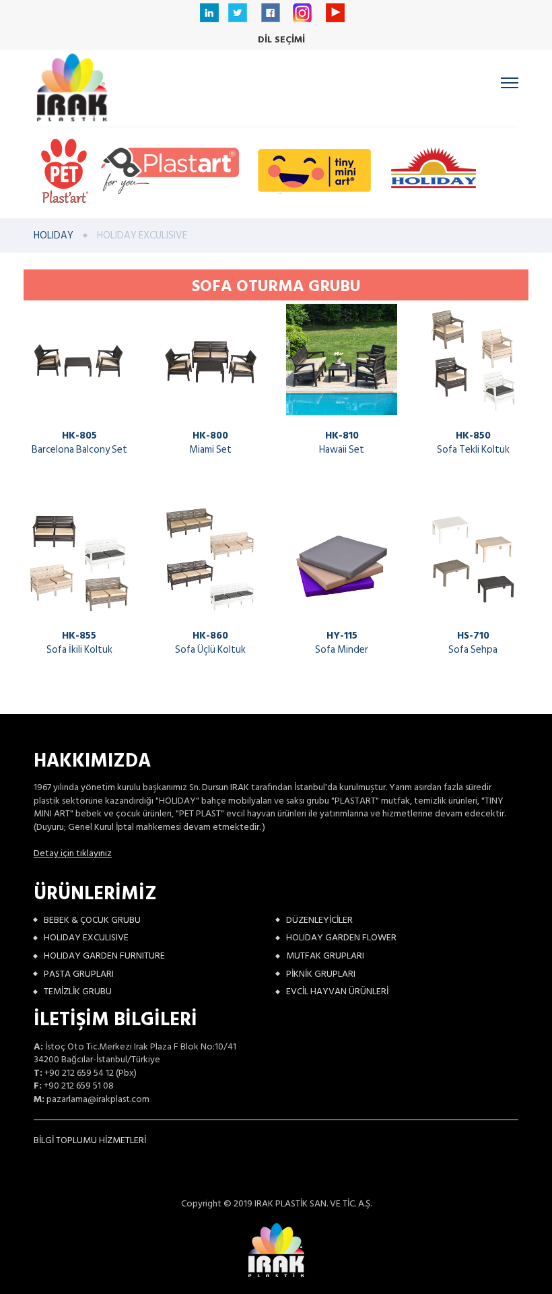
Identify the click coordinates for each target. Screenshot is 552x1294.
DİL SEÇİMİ (281, 39)
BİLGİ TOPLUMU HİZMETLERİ (90, 1140)
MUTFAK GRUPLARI (325, 955)
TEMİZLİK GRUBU (78, 991)
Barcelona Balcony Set (79, 442)
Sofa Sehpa (472, 642)
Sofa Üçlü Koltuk (210, 642)
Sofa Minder (341, 642)
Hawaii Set (341, 442)
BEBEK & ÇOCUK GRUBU (92, 920)
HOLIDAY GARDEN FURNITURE (104, 955)
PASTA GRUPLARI (79, 973)
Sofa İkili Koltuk (79, 642)
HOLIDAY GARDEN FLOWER (341, 937)
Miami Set (210, 442)
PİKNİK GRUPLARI (320, 973)
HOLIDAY (53, 235)
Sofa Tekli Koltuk (473, 442)
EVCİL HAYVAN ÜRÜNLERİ (337, 991)
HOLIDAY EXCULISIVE (86, 937)
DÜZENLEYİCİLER (319, 920)
